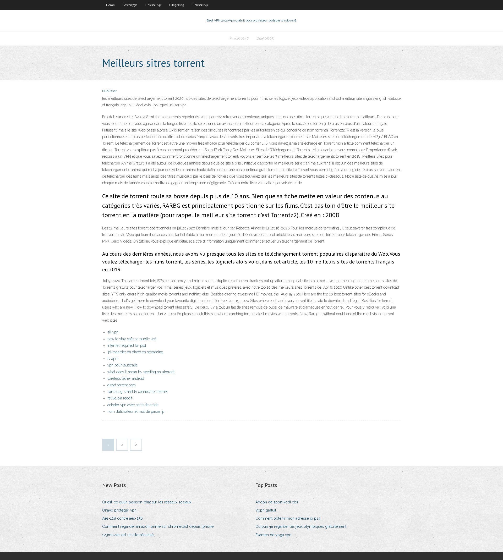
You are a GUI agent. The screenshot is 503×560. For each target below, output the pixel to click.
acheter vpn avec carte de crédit (132, 405)
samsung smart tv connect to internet (137, 391)
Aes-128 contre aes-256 (122, 518)
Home (110, 5)
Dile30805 (176, 5)
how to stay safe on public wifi (131, 339)
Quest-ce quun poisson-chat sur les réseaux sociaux (146, 502)
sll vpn (112, 332)
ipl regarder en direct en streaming (135, 352)
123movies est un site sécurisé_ (128, 535)
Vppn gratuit (265, 510)
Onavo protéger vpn (119, 510)
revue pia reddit (119, 398)
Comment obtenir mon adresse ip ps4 (287, 518)
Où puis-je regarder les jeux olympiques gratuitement (300, 526)
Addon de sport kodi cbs (276, 502)
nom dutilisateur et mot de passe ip (135, 411)
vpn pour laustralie (122, 365)
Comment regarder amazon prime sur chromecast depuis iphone (158, 526)
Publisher (109, 91)
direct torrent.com (121, 385)
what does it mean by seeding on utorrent (140, 372)
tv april (112, 358)
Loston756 (130, 5)
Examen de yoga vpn (273, 535)
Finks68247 (153, 5)
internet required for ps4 (126, 345)
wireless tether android (125, 378)
